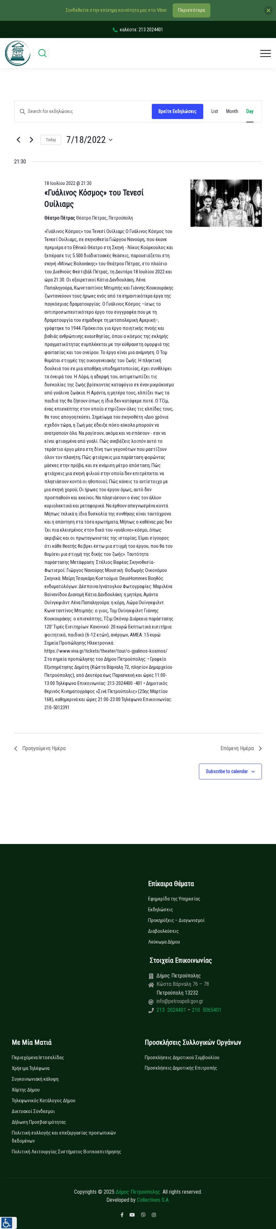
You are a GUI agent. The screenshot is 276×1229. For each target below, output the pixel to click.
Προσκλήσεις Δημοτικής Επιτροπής (181, 1068)
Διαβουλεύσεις (163, 931)
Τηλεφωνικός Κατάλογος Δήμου (43, 1101)
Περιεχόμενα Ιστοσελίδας (38, 1057)
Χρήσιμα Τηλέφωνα (30, 1068)
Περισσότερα (191, 10)
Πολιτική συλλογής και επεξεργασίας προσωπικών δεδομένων (64, 1137)
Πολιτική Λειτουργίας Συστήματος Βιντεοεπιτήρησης (66, 1152)
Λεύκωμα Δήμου (164, 942)
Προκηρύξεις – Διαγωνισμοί (176, 920)
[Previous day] (18, 140)
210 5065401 (206, 1010)
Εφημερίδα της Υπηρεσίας (174, 899)
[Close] (268, 10)
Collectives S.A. (153, 1200)
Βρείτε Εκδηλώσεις (178, 111)
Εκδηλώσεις (160, 910)
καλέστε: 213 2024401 (141, 29)
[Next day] (31, 140)
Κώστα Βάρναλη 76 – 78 (183, 984)
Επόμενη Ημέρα (237, 748)
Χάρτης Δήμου (26, 1090)
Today (51, 140)
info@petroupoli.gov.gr (180, 1001)
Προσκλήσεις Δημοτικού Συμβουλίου (182, 1057)
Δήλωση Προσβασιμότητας (39, 1122)
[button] (8, 1223)
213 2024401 (172, 1010)
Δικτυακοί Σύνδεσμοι (33, 1111)
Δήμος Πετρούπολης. (138, 1192)
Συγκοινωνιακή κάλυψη (35, 1079)
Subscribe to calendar (227, 771)
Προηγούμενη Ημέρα (44, 748)
